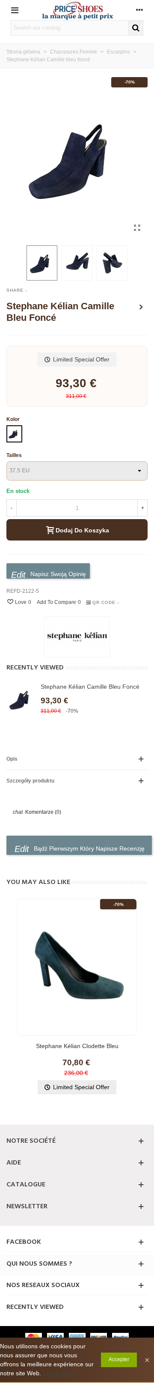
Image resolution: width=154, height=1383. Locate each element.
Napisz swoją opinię (57, 574)
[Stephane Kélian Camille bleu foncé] (136, 227)
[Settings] (139, 10)
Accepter (119, 1359)
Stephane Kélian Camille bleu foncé (90, 686)
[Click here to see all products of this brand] (77, 636)
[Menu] (14, 10)
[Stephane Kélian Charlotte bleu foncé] (141, 307)
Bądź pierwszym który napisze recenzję (88, 848)
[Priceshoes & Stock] (77, 10)
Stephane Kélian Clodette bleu (77, 1045)
